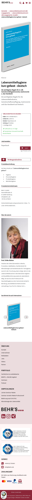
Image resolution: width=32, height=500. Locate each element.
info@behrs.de (5, 197)
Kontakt (3, 350)
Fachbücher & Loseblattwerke (10, 374)
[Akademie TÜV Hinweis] (16, 448)
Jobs (2, 358)
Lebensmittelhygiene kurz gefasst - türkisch (13, 328)
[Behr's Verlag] (7, 2)
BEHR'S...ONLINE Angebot (9, 377)
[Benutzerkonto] (23, 3)
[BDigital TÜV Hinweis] (16, 434)
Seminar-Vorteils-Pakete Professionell (12, 395)
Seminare (4, 380)
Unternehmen (5, 353)
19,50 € (26, 148)
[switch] (3, 497)
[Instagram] (8, 416)
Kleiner (3, 78)
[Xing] (13, 416)
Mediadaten (4, 356)
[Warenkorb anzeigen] (26, 3)
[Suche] (20, 3)
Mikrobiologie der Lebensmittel (10, 401)
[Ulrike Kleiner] (14, 238)
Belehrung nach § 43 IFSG (8, 398)
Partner (3, 364)
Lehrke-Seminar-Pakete (8, 392)
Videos (3, 361)
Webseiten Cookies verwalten (22, 497)
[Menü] (30, 3)
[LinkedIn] (3, 416)
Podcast (3, 383)
